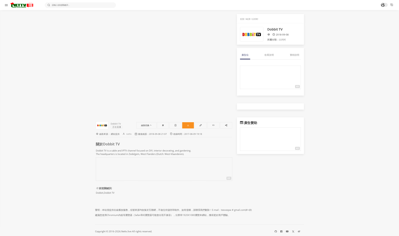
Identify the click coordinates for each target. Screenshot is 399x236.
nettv (129, 133)
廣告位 (245, 54)
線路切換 (145, 125)
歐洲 (248, 19)
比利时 (255, 19)
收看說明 (269, 54)
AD (228, 178)
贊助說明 (294, 54)
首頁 (242, 19)
